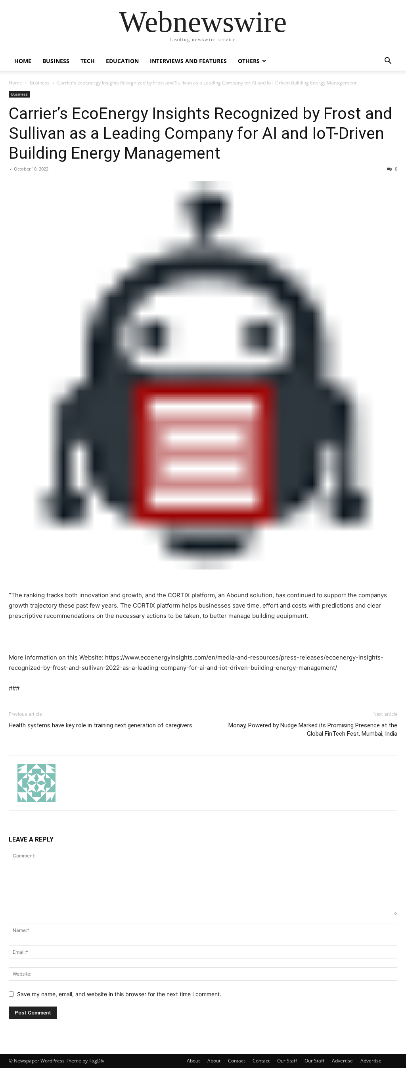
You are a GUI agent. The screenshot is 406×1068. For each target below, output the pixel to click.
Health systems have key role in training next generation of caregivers (100, 725)
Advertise (342, 1060)
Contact (236, 1060)
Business (55, 61)
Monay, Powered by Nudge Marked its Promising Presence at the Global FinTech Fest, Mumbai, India (312, 729)
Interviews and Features (188, 61)
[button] (387, 61)
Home (22, 61)
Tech (87, 61)
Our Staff (287, 1060)
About (193, 1060)
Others (249, 61)
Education (122, 61)
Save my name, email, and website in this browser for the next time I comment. (119, 994)
